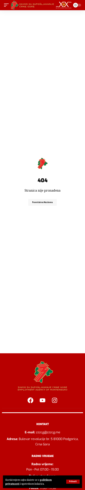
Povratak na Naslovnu (42, 202)
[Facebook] (30, 400)
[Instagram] (54, 400)
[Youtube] (42, 400)
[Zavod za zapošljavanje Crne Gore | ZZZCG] (42, 5)
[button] (73, 482)
